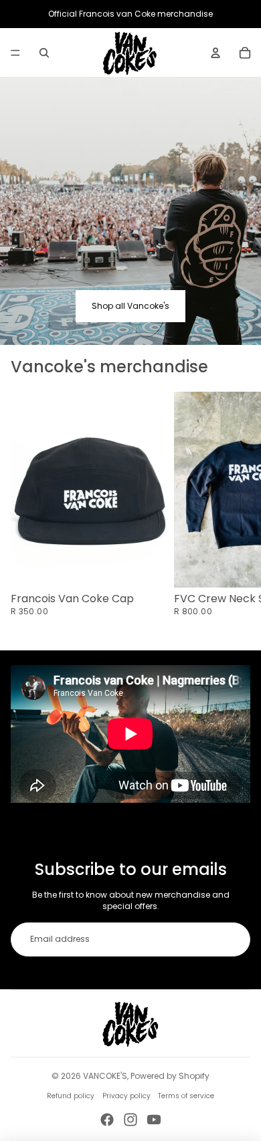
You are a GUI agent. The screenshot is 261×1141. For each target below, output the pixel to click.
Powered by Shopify (169, 1076)
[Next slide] (234, 510)
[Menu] (15, 52)
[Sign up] (233, 939)
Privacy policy (126, 1096)
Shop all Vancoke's (130, 305)
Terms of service (186, 1096)
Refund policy (70, 1096)
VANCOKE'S (105, 1076)
